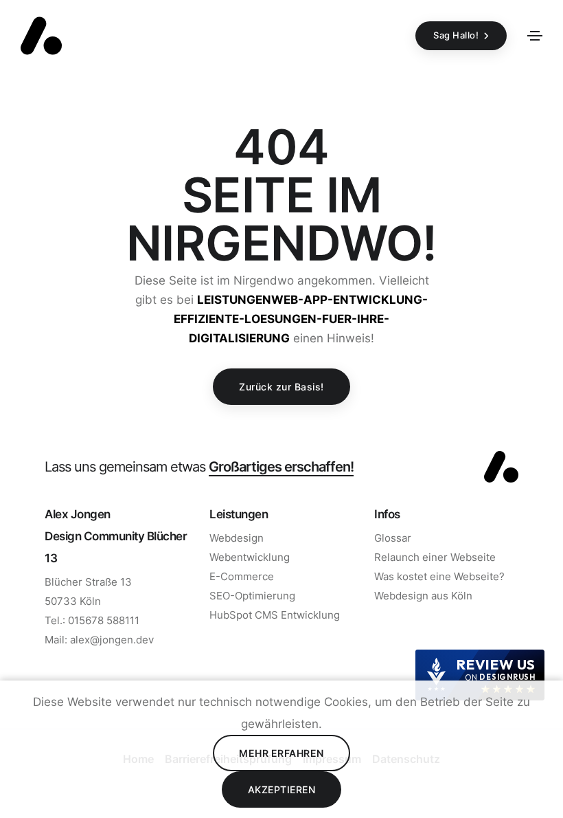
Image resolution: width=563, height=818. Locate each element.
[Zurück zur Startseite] (41, 35)
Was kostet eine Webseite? (439, 576)
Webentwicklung (249, 557)
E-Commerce (241, 576)
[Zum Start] (501, 467)
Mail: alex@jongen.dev (99, 639)
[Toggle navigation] (534, 36)
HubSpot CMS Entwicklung (274, 614)
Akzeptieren (282, 789)
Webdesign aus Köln (423, 595)
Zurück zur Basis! (281, 387)
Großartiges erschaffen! (281, 466)
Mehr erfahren (281, 753)
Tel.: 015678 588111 (92, 620)
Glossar (392, 537)
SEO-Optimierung (252, 595)
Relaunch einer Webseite (435, 557)
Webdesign (236, 537)
